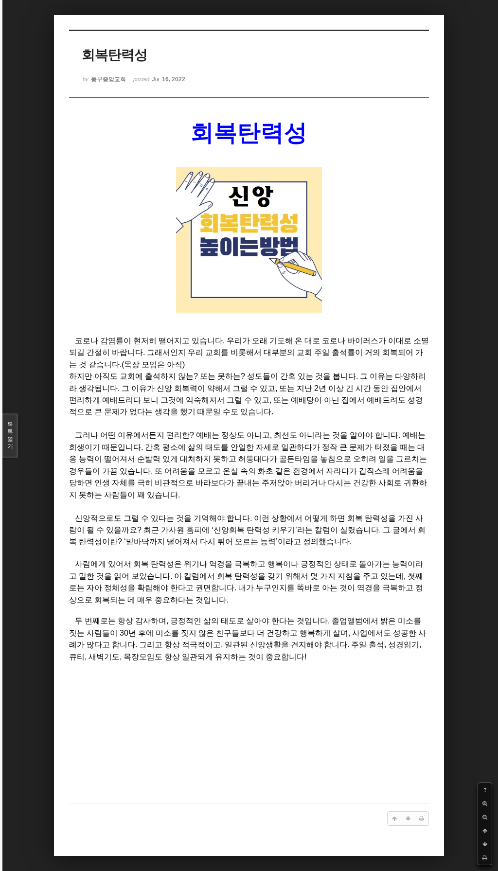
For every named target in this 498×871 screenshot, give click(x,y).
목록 (10, 435)
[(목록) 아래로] (485, 844)
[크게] (485, 803)
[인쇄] (485, 858)
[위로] (485, 830)
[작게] (485, 817)
